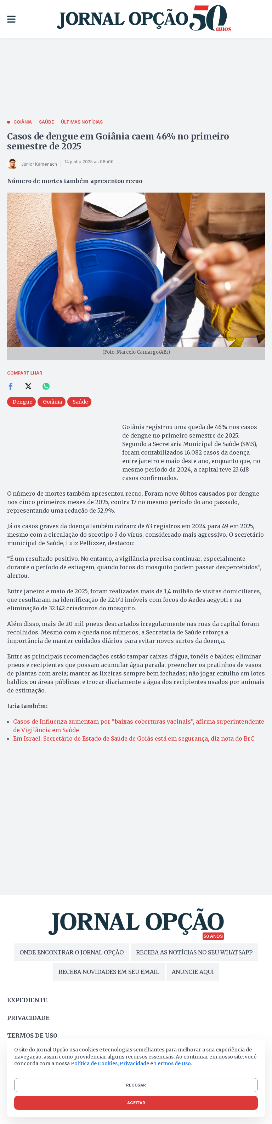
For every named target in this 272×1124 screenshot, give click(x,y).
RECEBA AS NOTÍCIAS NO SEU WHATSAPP (194, 952)
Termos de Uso (172, 1063)
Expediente (27, 1000)
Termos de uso (32, 1035)
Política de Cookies (94, 1063)
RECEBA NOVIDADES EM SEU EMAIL (108, 971)
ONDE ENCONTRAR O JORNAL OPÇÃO (71, 952)
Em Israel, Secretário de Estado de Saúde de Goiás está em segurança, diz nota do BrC (133, 738)
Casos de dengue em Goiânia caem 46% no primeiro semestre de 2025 (118, 141)
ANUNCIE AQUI (193, 971)
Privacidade (28, 1017)
